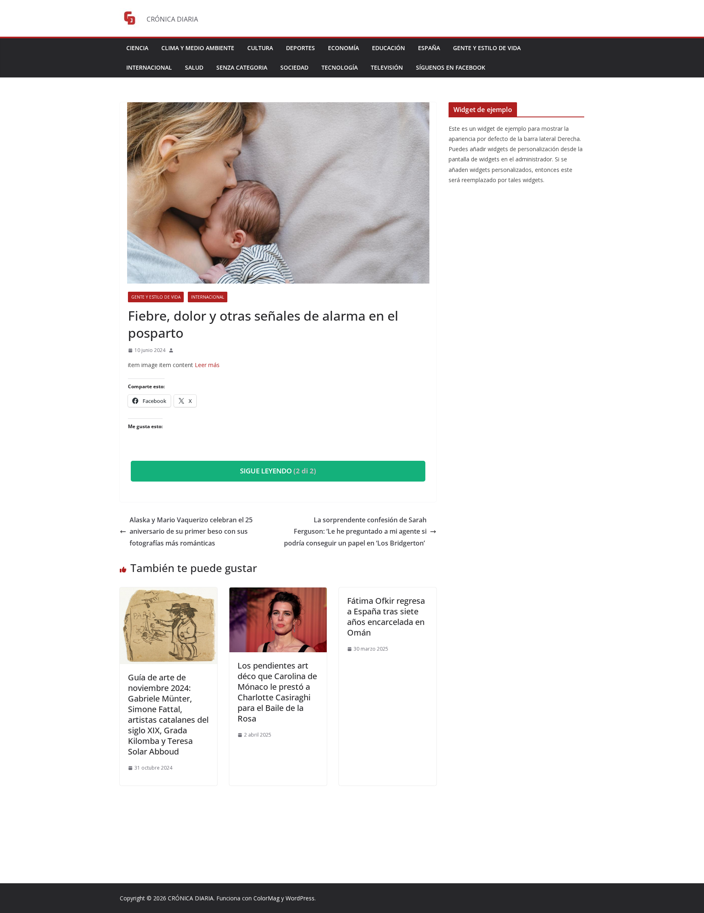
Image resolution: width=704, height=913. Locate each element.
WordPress (300, 898)
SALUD (194, 67)
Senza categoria (241, 67)
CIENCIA (137, 48)
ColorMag (266, 898)
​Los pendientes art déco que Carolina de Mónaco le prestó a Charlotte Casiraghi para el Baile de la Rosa (277, 692)
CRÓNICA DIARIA (190, 898)
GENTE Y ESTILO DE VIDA (487, 48)
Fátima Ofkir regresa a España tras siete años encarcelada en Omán (386, 616)
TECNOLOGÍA (339, 67)
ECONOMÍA (343, 48)
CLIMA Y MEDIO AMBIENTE (197, 48)
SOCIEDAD (294, 67)
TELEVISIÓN (387, 67)
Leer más (207, 365)
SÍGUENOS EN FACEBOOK (450, 67)
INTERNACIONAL (149, 67)
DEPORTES (300, 48)
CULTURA (260, 48)
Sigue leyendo (278, 470)
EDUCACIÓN (388, 48)
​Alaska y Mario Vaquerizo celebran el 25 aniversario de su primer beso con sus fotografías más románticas (191, 531)
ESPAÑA (429, 48)
